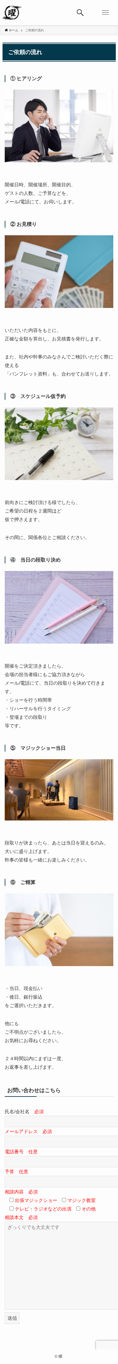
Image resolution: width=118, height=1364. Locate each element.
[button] (80, 12)
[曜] (12, 12)
